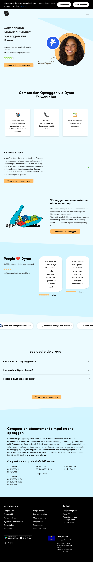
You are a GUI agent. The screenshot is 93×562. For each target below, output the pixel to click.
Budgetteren (38, 510)
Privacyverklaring (10, 518)
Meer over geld (39, 518)
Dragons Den (9, 510)
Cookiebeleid (9, 525)
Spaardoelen (38, 525)
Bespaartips (38, 521)
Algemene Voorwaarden (13, 521)
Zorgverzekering (40, 514)
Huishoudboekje (39, 529)
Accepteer (64, 4)
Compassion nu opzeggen (18, 65)
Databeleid (8, 514)
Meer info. (24, 6)
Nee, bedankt (81, 4)
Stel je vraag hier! (70, 510)
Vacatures (8, 529)
